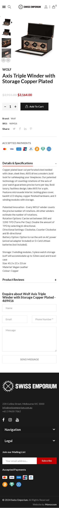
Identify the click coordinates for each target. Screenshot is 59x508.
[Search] (9, 6)
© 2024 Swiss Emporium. (15, 499)
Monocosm (51, 504)
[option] (7, 22)
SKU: (4, 123)
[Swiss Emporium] (29, 7)
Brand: (5, 118)
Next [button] (8, 60)
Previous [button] (3, 60)
